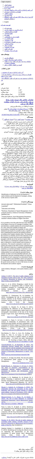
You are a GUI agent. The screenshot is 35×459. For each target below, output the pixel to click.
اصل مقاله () (15, 110)
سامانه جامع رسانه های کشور (13, 60)
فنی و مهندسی (8, 40)
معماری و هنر (8, 45)
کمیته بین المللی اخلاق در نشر (13, 65)
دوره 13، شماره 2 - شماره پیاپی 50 (18, 109)
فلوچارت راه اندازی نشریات (12, 12)
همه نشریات (8, 28)
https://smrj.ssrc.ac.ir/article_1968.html (12, 403)
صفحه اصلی (8, 5)
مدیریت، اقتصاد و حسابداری (12, 42)
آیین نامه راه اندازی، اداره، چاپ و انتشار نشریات (18, 10)
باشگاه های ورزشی (27, 188)
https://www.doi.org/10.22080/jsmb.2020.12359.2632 (18, 330)
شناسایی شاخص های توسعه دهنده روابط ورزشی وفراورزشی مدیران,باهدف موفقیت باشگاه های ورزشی (18, 102)
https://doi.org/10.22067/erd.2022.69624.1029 (20, 417)
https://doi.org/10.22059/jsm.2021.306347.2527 (19, 384)
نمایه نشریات (8, 15)
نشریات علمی (8, 49)
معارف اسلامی (8, 44)
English (6, 22)
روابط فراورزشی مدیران (12, 186)
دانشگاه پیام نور (9, 58)
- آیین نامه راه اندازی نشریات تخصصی (12, 72)
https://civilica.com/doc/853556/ (10, 281)
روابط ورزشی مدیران (26, 186)
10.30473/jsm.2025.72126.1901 (11, 114)
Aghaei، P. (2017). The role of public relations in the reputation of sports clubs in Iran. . (17, 277)
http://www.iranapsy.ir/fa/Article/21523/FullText (15, 394)
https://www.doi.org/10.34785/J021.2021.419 (20, 317)
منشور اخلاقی (8, 13)
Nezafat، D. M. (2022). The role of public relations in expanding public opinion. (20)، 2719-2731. (17, 422)
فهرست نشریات (9, 6)
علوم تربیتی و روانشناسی (11, 37)
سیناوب (4, 457)
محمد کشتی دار (19, 119)
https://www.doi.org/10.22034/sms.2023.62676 (19, 304)
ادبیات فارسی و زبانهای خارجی (13, 30)
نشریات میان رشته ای (10, 50)
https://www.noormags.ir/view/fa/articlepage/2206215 (16, 374)
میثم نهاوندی (29, 119)
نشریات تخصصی (9, 47)
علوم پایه (7, 35)
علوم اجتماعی (8, 33)
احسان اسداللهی (8, 119)
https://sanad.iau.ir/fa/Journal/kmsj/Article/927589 (15, 354)
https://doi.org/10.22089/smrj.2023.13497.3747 (14, 436)
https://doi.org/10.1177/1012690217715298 (20, 341)
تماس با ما (7, 8)
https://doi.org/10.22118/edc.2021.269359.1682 (19, 292)
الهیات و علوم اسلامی (10, 31)
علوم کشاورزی (8, 38)
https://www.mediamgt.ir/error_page (23, 363)
